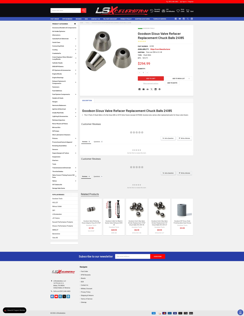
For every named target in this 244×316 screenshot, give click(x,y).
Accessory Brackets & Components (64, 28)
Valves (54, 181)
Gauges (54, 101)
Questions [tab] (97, 142)
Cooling (54, 50)
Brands (78, 19)
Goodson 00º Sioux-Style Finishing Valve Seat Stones (182, 222)
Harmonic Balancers (59, 105)
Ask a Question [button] (169, 138)
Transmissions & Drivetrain (61, 168)
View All (55, 238)
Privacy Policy (126, 19)
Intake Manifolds (58, 113)
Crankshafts (56, 53)
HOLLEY (55, 202)
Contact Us (95, 19)
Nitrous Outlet (57, 206)
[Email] (143, 89)
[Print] (147, 89)
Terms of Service (159, 19)
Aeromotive (56, 234)
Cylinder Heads (57, 63)
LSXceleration (57, 214)
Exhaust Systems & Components (59, 82)
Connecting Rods (58, 46)
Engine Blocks (57, 74)
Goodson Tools (57, 199)
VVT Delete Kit (57, 184)
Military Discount (110, 19)
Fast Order (55, 19)
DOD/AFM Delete (57, 66)
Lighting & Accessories (60, 116)
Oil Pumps (55, 131)
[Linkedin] (191, 18)
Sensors (55, 149)
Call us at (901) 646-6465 (61, 291)
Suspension (56, 157)
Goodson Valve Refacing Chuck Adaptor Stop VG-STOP (91, 222)
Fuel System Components (61, 94)
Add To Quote (172, 83)
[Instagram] (183, 18)
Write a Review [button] (185, 138)
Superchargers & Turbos (60, 153)
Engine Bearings (57, 77)
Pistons (55, 138)
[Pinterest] (159, 89)
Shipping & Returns (142, 19)
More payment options (150, 83)
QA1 (53, 210)
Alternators (56, 35)
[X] (187, 18)
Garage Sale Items (58, 188)
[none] (108, 53)
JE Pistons (56, 218)
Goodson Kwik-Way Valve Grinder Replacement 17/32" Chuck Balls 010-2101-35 (136, 223)
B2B (86, 19)
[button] (178, 78)
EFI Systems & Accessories (61, 70)
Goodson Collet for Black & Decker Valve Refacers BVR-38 (114, 223)
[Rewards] (14, 310)
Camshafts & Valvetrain (60, 38)
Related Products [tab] (90, 194)
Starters (55, 160)
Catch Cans (56, 42)
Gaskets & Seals (57, 98)
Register (190, 1)
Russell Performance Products (62, 222)
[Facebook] (175, 18)
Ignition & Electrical (59, 109)
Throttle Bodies (57, 171)
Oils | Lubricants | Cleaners (61, 135)
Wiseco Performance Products (62, 226)
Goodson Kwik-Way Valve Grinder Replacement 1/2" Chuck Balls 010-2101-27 (159, 223)
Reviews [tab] (84, 142)
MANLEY (55, 230)
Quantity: (142, 68)
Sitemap (83, 302)
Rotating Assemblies (59, 146)
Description (87, 100)
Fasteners (55, 87)
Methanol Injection (58, 120)
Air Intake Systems (58, 31)
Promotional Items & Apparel (62, 142)
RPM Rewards (67, 19)
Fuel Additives (57, 91)
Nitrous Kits (56, 127)
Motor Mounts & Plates (60, 123)
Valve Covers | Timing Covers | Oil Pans (63, 176)
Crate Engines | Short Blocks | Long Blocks (62, 58)
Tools (54, 164)
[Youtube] (179, 18)
